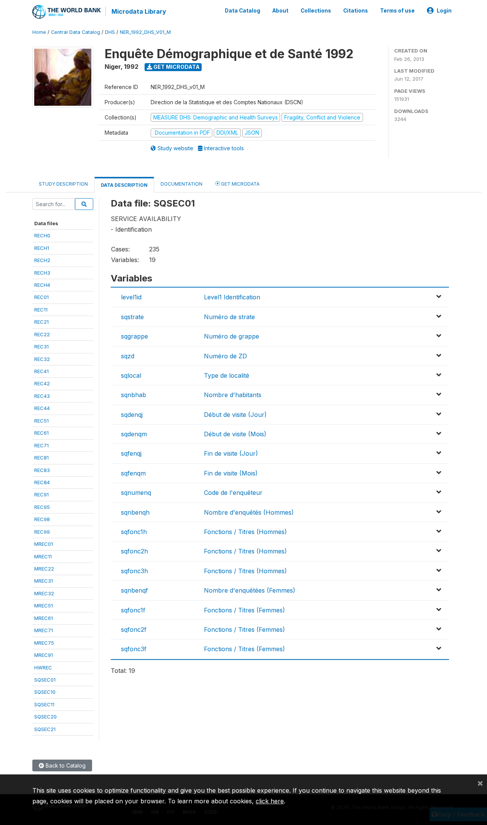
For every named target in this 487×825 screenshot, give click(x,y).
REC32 (42, 359)
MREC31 (43, 581)
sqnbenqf (134, 590)
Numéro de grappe (231, 336)
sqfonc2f (133, 629)
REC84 (42, 482)
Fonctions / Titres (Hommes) (245, 532)
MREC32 (44, 593)
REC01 (41, 297)
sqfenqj (131, 453)
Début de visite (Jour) (235, 414)
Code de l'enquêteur (233, 492)
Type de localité (226, 375)
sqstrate (132, 317)
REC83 (42, 470)
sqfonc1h (134, 532)
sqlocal (131, 375)
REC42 (42, 383)
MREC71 (43, 630)
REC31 (41, 346)
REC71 (41, 445)
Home (39, 32)
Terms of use (397, 11)
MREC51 (43, 605)
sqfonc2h (134, 551)
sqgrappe (134, 336)
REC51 (41, 421)
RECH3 (42, 273)
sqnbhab (133, 395)
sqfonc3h (134, 571)
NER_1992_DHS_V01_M (145, 32)
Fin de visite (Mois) (231, 473)
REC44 (42, 408)
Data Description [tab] (124, 185)
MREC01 (43, 544)
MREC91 (43, 655)
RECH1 (41, 248)
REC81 (41, 458)
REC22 (42, 334)
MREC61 (43, 618)
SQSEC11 (44, 704)
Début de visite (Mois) (235, 434)
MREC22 (44, 569)
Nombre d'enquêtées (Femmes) (249, 590)
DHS (110, 32)
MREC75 (44, 643)
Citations (355, 11)
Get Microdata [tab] (239, 184)
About (280, 11)
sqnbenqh (135, 512)
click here (270, 801)
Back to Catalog (65, 765)
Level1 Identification (232, 297)
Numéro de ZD (225, 356)
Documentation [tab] (181, 184)
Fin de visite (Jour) (231, 453)
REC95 (42, 507)
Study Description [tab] (63, 184)
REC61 (41, 433)
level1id (131, 297)
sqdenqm (134, 434)
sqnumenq (136, 492)
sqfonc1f (133, 610)
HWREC (43, 667)
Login (444, 11)
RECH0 (42, 235)
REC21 (41, 322)
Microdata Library (138, 11)
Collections (316, 11)
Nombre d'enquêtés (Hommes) (249, 512)
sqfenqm (133, 473)
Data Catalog (242, 11)
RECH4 (42, 285)
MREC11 (43, 556)
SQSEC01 (45, 680)
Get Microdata (176, 67)
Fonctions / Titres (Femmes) (244, 610)
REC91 (41, 494)
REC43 (42, 396)
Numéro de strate (229, 317)
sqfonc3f (133, 649)
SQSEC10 (45, 692)
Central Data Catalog (75, 32)
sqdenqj (132, 414)
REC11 (41, 310)
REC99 (42, 532)
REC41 (41, 371)
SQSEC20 (45, 717)
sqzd (127, 356)
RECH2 (42, 260)
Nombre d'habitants (232, 395)
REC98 (42, 519)
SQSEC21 (45, 729)
